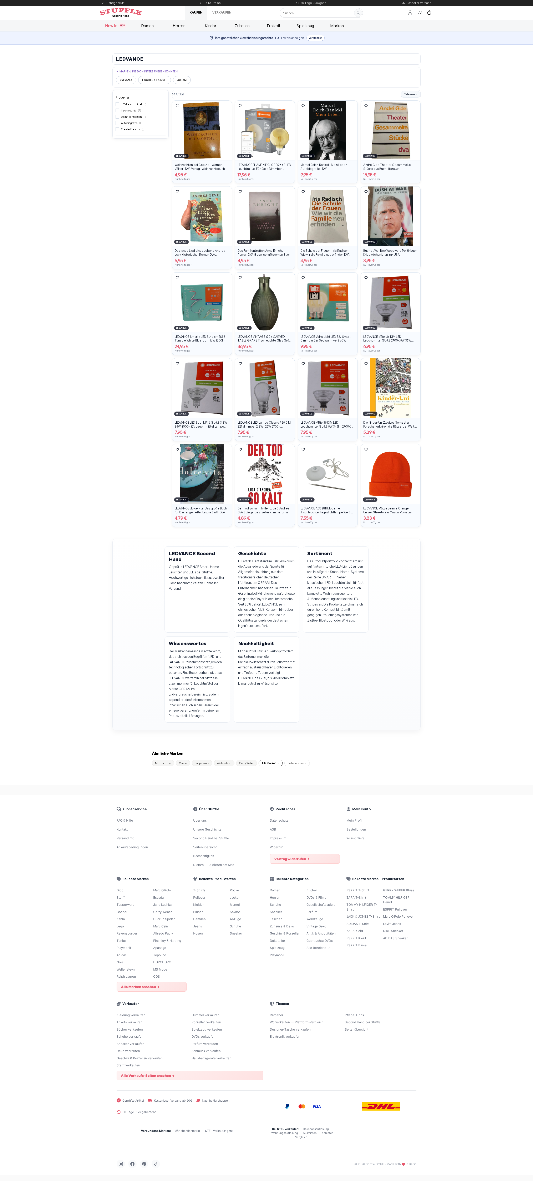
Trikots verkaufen (129, 1022)
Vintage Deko (316, 926)
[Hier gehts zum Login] (410, 12)
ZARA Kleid (354, 931)
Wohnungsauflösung (284, 1133)
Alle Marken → (271, 763)
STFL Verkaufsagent (219, 1130)
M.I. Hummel (163, 763)
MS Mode (160, 969)
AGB (273, 829)
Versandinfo (125, 838)
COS (156, 976)
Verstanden (315, 37)
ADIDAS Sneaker (395, 938)
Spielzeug (305, 25)
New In (115, 25)
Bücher (311, 890)
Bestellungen (356, 829)
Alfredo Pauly (163, 933)
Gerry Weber (246, 763)
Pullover (199, 898)
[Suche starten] (358, 13)
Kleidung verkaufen (131, 1015)
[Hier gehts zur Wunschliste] (419, 12)
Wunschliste (355, 838)
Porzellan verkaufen (206, 1022)
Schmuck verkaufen (206, 1051)
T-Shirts (199, 890)
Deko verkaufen (128, 1051)
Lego (120, 926)
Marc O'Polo (162, 890)
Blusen (198, 912)
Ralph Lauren (126, 976)
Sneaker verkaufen (130, 1044)
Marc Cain (160, 926)
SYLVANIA (126, 79)
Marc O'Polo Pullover (398, 916)
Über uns (200, 820)
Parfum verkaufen (205, 1044)
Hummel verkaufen (205, 1015)
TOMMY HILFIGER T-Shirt (361, 907)
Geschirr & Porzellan (285, 933)
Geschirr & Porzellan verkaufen (140, 1058)
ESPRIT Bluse (356, 945)
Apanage (159, 948)
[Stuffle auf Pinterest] (144, 1164)
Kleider (198, 905)
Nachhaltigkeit (203, 856)
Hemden (199, 919)
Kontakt (122, 829)
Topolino (159, 955)
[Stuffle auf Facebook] (132, 1164)
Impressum (278, 838)
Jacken (235, 898)
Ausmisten (310, 1133)
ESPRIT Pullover (395, 909)
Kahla (121, 919)
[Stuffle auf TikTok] (156, 1164)
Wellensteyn (224, 763)
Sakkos (235, 912)
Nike (120, 962)
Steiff (121, 898)
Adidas (122, 955)
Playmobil (124, 948)
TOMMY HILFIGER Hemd (396, 900)
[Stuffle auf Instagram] (121, 1164)
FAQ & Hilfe (125, 820)
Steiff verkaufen (128, 1065)
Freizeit (273, 25)
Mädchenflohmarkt (187, 1130)
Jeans (197, 926)
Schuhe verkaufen (130, 1036)
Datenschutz (279, 820)
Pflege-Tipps (354, 1015)
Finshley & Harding (167, 941)
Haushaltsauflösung (316, 1129)
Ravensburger (127, 933)
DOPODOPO (162, 962)
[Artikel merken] (177, 105)
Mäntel (235, 905)
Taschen (276, 919)
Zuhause (242, 25)
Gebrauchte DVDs (319, 941)
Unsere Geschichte (207, 829)
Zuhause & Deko (282, 926)
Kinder (210, 25)
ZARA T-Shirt (356, 898)
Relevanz (410, 94)
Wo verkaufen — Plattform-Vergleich (297, 1022)
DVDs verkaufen (203, 1036)
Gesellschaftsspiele (320, 905)
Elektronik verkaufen (285, 1036)
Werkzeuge (314, 919)
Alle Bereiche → (318, 948)
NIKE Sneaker (393, 931)
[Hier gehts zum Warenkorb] (429, 12)
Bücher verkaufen (130, 1029)
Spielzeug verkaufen (207, 1029)
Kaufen (196, 12)
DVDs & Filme (316, 898)
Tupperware (202, 763)
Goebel (183, 763)
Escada (158, 898)
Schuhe (235, 926)
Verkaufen (221, 12)
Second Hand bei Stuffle (211, 838)
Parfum (311, 912)
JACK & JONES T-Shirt (363, 916)
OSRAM (182, 79)
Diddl (120, 890)
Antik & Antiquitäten (321, 933)
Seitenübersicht (297, 763)
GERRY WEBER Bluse (398, 890)
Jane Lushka (162, 905)
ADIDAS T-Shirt (357, 924)
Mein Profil (354, 820)
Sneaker (236, 933)
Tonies (122, 941)
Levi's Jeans (392, 924)
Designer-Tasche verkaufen (290, 1029)
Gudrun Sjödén (164, 919)
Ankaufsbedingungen (132, 847)
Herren (179, 25)
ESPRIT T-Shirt (357, 890)
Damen (147, 25)
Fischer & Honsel (154, 79)
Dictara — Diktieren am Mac (213, 865)
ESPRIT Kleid (356, 938)
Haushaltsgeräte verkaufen (211, 1058)
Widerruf (276, 847)
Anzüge (235, 919)
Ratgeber (276, 1015)
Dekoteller (277, 941)
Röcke (234, 890)
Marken (337, 25)
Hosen (198, 933)
